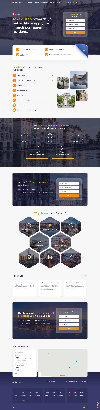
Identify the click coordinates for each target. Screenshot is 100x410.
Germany (54, 395)
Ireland (30, 395)
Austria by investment (23, 400)
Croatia (30, 400)
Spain (69, 395)
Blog (54, 2)
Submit (75, 32)
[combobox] (68, 24)
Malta (47, 395)
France (23, 397)
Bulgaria (30, 392)
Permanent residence (44, 2)
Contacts (58, 2)
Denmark (47, 397)
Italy (15, 397)
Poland (82, 395)
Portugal (76, 395)
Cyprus (37, 397)
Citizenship (30, 2)
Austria (16, 400)
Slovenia (37, 392)
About (51, 2)
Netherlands (24, 395)
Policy (13, 407)
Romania (23, 392)
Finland (60, 392)
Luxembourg (38, 395)
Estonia (30, 397)
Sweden (47, 392)
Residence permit (36, 2)
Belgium (16, 395)
